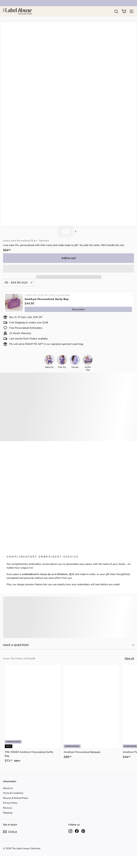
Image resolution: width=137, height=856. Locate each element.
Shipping (7, 812)
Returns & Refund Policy (15, 798)
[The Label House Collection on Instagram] (70, 831)
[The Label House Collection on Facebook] (77, 831)
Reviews (7, 808)
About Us (8, 788)
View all (129, 658)
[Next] (74, 231)
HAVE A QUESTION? (16, 645)
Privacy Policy (10, 803)
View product (78, 309)
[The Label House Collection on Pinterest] (83, 831)
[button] (68, 269)
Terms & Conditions (13, 793)
